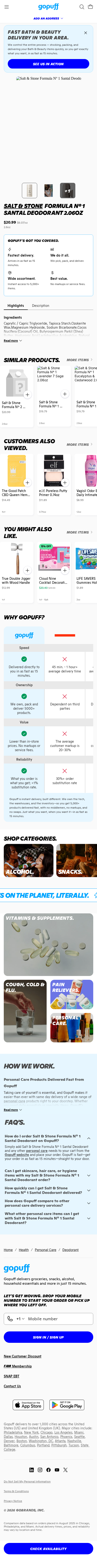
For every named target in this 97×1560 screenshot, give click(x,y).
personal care (37, 1151)
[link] (48, 7)
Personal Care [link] (45, 1250)
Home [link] (8, 1250)
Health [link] (24, 1250)
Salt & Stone (23, 206)
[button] (90, 7)
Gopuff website (17, 1155)
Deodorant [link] (70, 1250)
